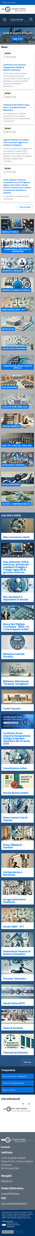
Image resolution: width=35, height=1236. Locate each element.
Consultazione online (15, 768)
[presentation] (23, 1103)
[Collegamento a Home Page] (17, 9)
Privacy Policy (19, 1232)
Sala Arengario (9, 387)
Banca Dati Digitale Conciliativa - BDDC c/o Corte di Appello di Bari (16, 626)
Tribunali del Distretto (15, 1052)
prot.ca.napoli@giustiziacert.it (14, 1203)
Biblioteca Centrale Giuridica (13, 655)
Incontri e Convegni (12, 271)
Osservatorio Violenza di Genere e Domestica (16, 952)
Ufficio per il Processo (13, 465)
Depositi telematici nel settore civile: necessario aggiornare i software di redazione (16, 142)
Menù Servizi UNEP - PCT (13, 310)
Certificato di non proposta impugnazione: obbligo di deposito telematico (14, 67)
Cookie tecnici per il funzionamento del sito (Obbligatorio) (13, 1225)
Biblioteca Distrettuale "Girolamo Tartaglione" (16, 682)
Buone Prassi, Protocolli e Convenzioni (17, 250)
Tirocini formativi (11, 426)
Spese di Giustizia (13, 1028)
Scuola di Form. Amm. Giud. (15, 407)
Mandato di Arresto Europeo (16, 290)
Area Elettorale (10, 232)
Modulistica (8, 329)
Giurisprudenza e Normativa (12, 873)
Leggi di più (17, 38)
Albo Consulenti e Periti (16, 537)
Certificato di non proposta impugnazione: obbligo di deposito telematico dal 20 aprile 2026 (17, 738)
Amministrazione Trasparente (15, 1076)
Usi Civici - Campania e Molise (16, 504)
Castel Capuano (12, 708)
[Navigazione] (4, 20)
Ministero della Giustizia (9, 2)
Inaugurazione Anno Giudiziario (14, 900)
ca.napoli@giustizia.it (10, 1193)
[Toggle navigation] (2, 24)
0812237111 (7, 1180)
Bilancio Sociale (9, 1089)
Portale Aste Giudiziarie (14, 348)
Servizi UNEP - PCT (13, 926)
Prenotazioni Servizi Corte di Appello (17, 367)
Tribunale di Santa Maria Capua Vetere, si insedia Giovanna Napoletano (16, 107)
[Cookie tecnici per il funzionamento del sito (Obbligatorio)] (4, 1225)
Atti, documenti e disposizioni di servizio (15, 598)
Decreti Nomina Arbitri (15, 793)
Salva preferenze (7, 1232)
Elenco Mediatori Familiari (12, 846)
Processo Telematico (14, 978)
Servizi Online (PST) (14, 1003)
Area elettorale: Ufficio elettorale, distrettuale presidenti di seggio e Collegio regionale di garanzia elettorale (16, 567)
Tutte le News (25, 207)
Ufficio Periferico (11, 484)
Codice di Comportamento (13, 1083)
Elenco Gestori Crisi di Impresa (15, 819)
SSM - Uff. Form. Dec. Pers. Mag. (17, 446)
